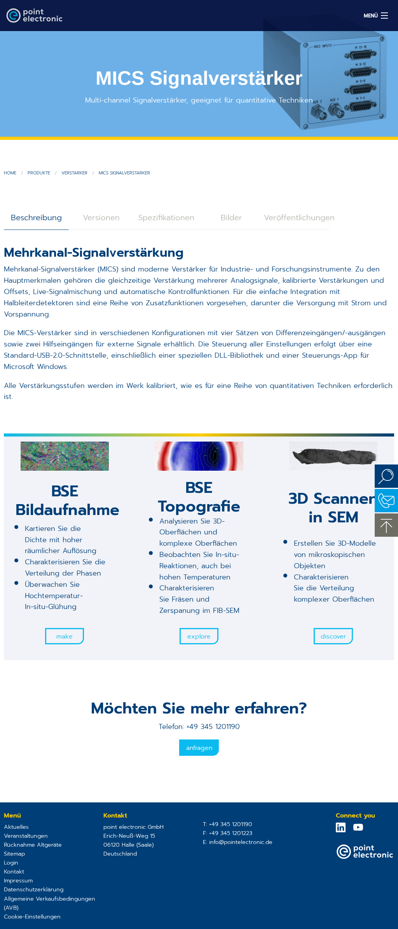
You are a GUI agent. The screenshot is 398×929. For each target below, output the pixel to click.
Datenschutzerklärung (33, 889)
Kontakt (14, 871)
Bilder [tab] (231, 217)
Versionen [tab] (101, 217)
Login (11, 862)
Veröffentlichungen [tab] (296, 217)
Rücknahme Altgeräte (33, 844)
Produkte (39, 173)
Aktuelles (16, 827)
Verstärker (74, 173)
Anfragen (199, 748)
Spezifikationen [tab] (166, 217)
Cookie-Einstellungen (32, 916)
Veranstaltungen (26, 836)
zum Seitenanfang (386, 525)
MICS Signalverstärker (124, 173)
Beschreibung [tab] (36, 217)
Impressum (18, 880)
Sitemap (14, 853)
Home (10, 173)
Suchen (386, 476)
